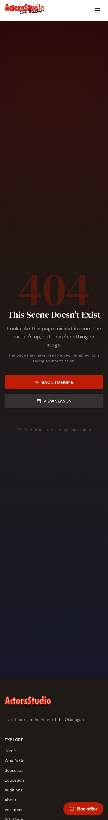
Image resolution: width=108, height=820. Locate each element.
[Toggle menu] (97, 10)
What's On (14, 760)
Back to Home (57, 382)
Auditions (13, 790)
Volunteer (14, 809)
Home (10, 750)
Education (14, 780)
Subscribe (14, 770)
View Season (57, 401)
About (10, 799)
